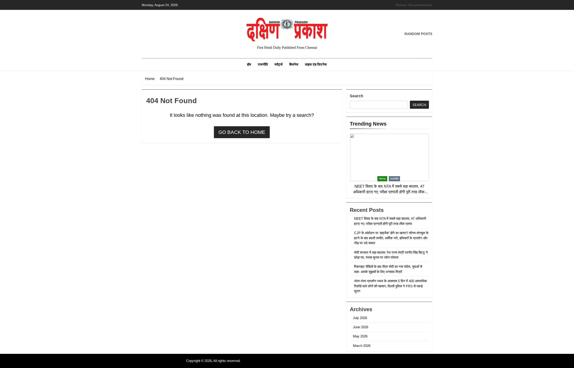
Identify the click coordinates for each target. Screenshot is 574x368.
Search (356, 96)
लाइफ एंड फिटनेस (316, 64)
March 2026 (361, 346)
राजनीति (263, 64)
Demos (401, 5)
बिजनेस (293, 64)
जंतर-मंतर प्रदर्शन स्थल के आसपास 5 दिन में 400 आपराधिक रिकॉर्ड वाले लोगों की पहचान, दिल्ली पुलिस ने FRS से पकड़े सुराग (390, 286)
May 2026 (360, 336)
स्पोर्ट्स (278, 64)
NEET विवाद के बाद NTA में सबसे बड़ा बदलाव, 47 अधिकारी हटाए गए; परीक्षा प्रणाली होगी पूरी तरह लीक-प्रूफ (389, 192)
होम (249, 64)
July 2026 (360, 318)
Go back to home (241, 132)
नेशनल (382, 178)
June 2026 (360, 327)
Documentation (420, 5)
